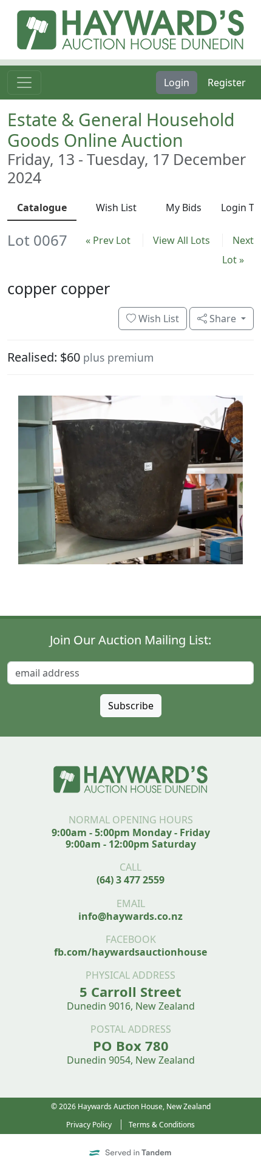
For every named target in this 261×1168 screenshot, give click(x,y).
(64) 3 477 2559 (130, 879)
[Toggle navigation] (24, 82)
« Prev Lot (108, 240)
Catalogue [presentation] (42, 207)
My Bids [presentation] (184, 207)
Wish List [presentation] (116, 207)
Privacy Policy (89, 1124)
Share (223, 318)
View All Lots (181, 240)
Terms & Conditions (162, 1124)
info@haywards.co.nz (130, 916)
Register (227, 82)
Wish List (157, 318)
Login (176, 82)
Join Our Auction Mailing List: (130, 640)
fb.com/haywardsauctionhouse (130, 952)
